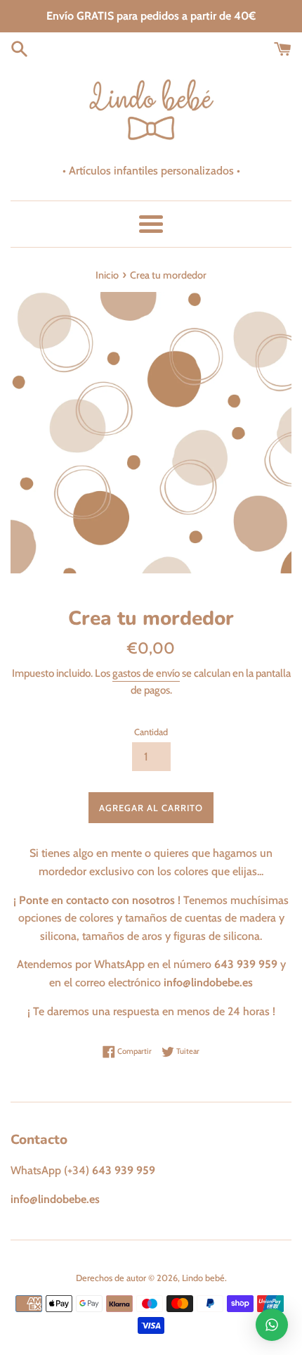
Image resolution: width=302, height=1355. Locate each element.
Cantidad (151, 732)
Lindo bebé (203, 1278)
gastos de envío (146, 673)
